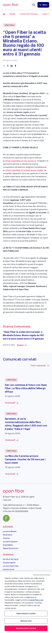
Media (12, 14)
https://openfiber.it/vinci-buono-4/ (20, 161)
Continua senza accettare (41, 574)
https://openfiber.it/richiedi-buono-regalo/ (24, 170)
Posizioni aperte (9, 563)
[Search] (34, 5)
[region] (26, 602)
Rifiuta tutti (26, 621)
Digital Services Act (10, 548)
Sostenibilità (8, 545)
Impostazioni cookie (26, 613)
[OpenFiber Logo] (10, 4)
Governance (7, 535)
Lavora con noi (8, 569)
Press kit (6, 538)
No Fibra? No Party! (10, 559)
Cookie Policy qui (35, 600)
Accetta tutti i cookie (26, 628)
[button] (43, 5)
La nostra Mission (9, 531)
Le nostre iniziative (10, 542)
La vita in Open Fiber (11, 566)
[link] (22, 345)
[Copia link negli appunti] (4, 66)
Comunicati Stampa (29, 14)
